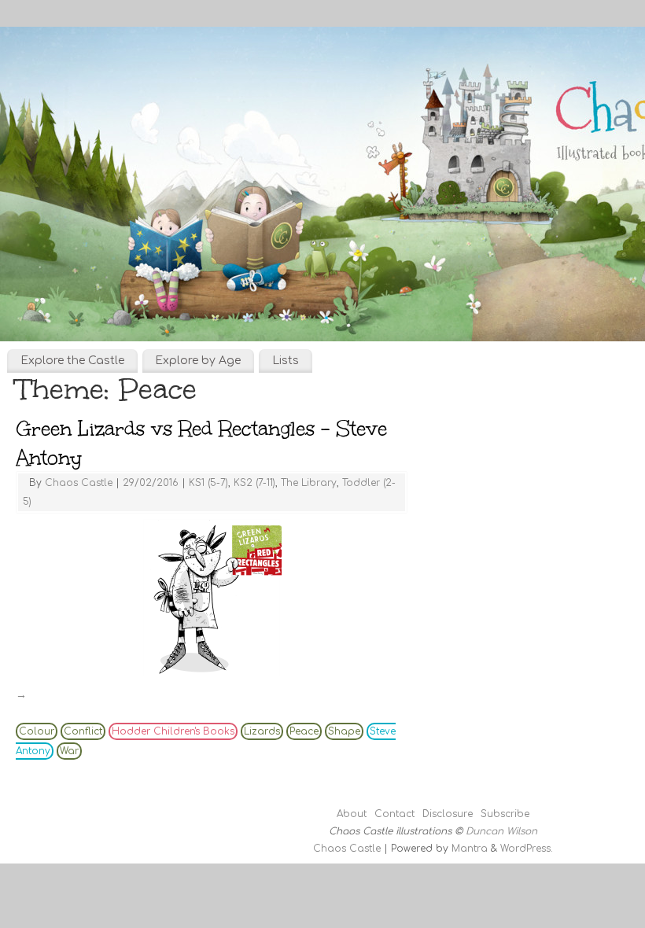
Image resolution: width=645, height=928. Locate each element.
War (69, 751)
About (352, 813)
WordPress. (526, 848)
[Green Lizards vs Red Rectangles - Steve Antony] (211, 597)
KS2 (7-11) (254, 482)
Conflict (83, 731)
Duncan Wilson (501, 831)
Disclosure (447, 813)
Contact (394, 813)
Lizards (262, 731)
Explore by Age (198, 360)
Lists (285, 360)
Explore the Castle (72, 360)
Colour (36, 731)
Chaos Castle (78, 482)
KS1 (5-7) (208, 482)
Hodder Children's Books (173, 731)
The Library (309, 482)
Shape (344, 731)
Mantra (470, 848)
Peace (304, 731)
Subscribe (505, 813)
